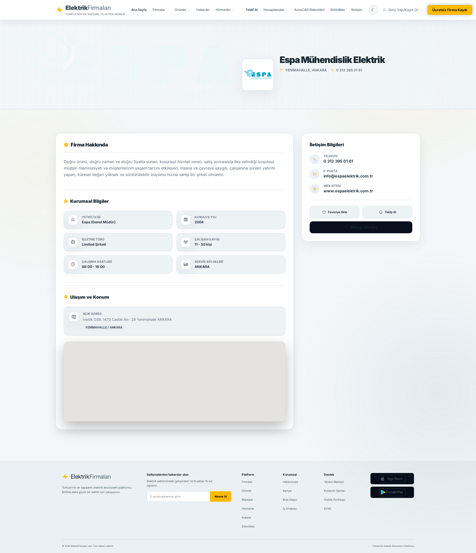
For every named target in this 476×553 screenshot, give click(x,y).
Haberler (203, 10)
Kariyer (287, 491)
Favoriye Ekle (337, 212)
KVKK (327, 508)
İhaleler (246, 517)
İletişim (356, 10)
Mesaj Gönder (364, 227)
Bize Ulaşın (290, 499)
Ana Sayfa (139, 10)
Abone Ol (220, 496)
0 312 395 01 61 (338, 161)
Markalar (247, 499)
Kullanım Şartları (334, 491)
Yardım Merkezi (334, 482)
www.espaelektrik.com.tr (348, 190)
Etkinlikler (337, 10)
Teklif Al (251, 10)
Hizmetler (248, 508)
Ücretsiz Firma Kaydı (449, 10)
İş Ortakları (290, 508)
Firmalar (247, 482)
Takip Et (390, 212)
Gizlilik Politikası (334, 499)
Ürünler (246, 491)
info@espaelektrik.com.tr (348, 176)
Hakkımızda (290, 482)
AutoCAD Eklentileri (309, 10)
